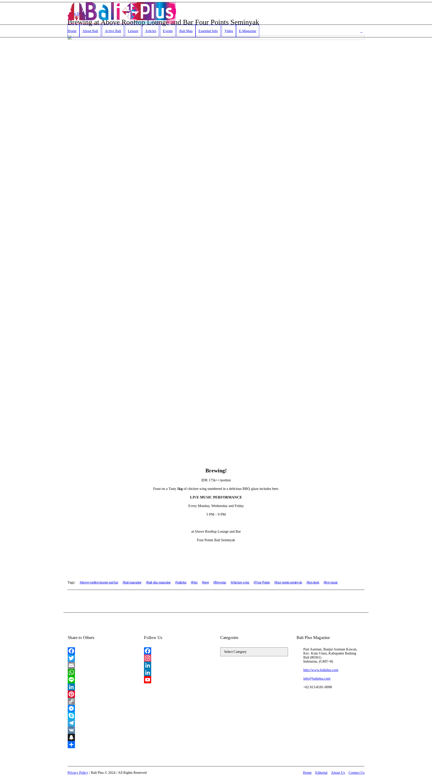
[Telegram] (101, 723)
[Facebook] (101, 650)
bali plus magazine (159, 582)
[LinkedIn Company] (178, 672)
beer (206, 582)
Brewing (220, 582)
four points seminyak (289, 582)
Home (307, 772)
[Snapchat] (101, 737)
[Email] (101, 665)
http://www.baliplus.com (320, 670)
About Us (338, 772)
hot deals (313, 582)
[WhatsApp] (101, 672)
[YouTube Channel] (178, 679)
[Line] (101, 679)
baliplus (181, 582)
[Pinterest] (101, 694)
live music (331, 582)
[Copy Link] (101, 701)
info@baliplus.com (316, 678)
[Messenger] (101, 708)
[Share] (101, 744)
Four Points (262, 582)
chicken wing (240, 582)
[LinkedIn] (101, 687)
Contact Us (356, 772)
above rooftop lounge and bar (99, 582)
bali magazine (133, 582)
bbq (194, 582)
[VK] (101, 730)
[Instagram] (178, 658)
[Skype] (101, 715)
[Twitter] (101, 658)
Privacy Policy (78, 772)
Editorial (321, 772)
